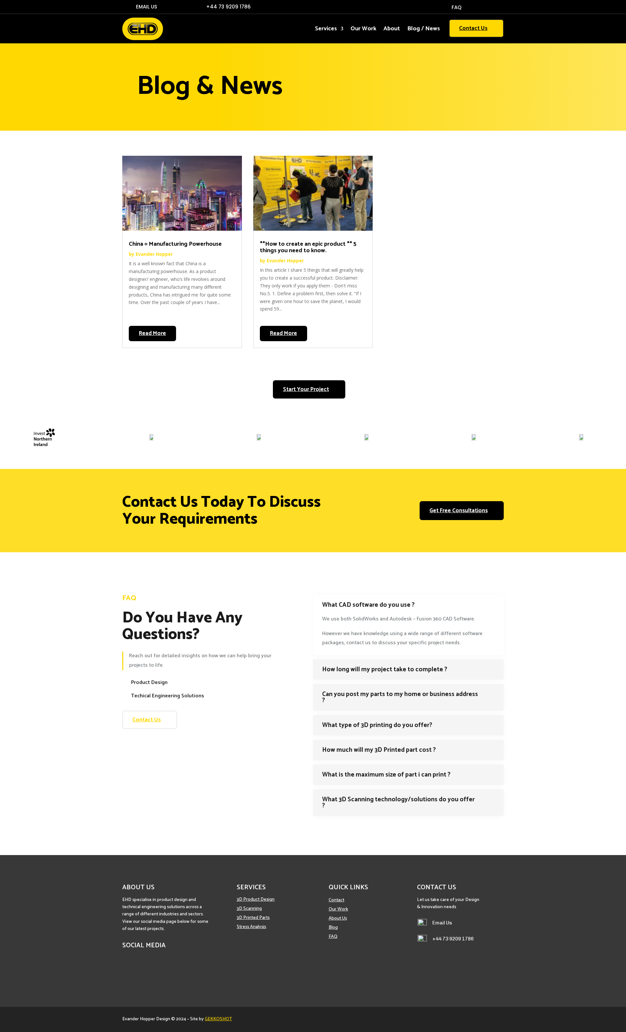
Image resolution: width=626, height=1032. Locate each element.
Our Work (363, 30)
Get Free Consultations (458, 510)
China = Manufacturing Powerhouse (175, 244)
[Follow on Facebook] (487, 7)
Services (326, 30)
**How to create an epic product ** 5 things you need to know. (308, 247)
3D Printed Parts (253, 918)
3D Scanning (249, 908)
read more (152, 333)
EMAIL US (146, 6)
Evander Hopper (154, 254)
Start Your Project (306, 389)
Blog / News (423, 30)
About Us (338, 918)
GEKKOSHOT (218, 1019)
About (391, 30)
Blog (333, 927)
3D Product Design (256, 899)
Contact (336, 900)
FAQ (456, 8)
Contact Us (473, 28)
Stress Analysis (251, 927)
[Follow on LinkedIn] (499, 7)
